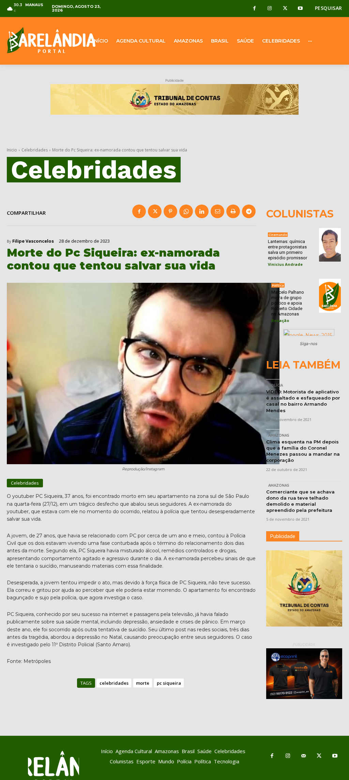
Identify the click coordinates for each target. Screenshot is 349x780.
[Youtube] (300, 9)
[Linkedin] (202, 211)
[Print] (233, 211)
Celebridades (34, 150)
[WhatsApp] (186, 211)
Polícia (275, 385)
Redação (280, 320)
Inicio (12, 150)
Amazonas (278, 435)
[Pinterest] (170, 211)
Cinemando (278, 234)
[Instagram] (270, 9)
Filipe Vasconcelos (33, 241)
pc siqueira (169, 683)
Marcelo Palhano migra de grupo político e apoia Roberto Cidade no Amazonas (287, 303)
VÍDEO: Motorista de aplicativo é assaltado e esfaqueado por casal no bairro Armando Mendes (303, 401)
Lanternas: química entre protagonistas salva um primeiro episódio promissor (287, 249)
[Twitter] (285, 9)
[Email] (217, 211)
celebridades (114, 683)
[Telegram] (249, 211)
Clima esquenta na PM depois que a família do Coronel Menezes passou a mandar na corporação (303, 451)
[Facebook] (254, 9)
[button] (328, 8)
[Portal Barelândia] (43, 40)
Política (278, 285)
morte (142, 683)
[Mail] (303, 756)
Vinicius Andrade (285, 264)
